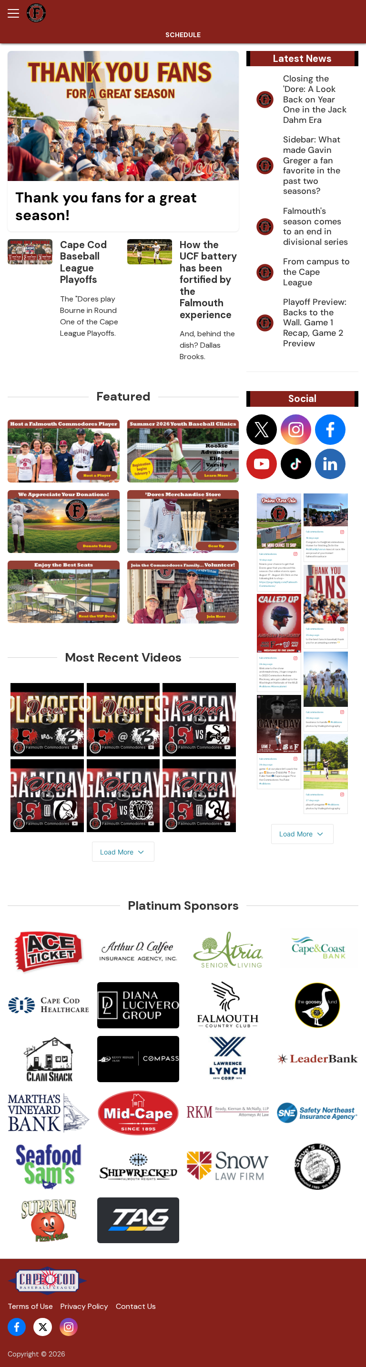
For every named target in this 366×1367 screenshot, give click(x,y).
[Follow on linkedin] (330, 464)
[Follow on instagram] (296, 429)
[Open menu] (17, 13)
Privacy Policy (84, 1306)
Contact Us (136, 1306)
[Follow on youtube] (261, 464)
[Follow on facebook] (330, 429)
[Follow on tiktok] (296, 464)
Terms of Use (30, 1306)
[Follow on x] (261, 429)
